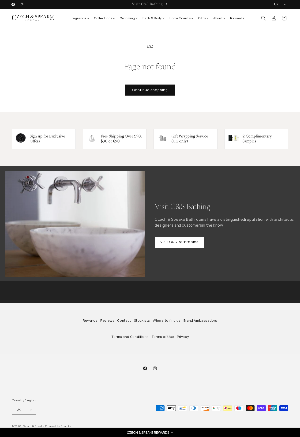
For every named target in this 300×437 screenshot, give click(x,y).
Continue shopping (150, 89)
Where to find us (167, 320)
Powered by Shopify (58, 426)
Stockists (142, 320)
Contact (124, 320)
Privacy (183, 336)
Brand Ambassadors (200, 320)
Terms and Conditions (130, 336)
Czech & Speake (34, 426)
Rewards (90, 320)
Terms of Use (162, 336)
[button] (150, 432)
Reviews (107, 320)
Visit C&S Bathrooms (179, 241)
